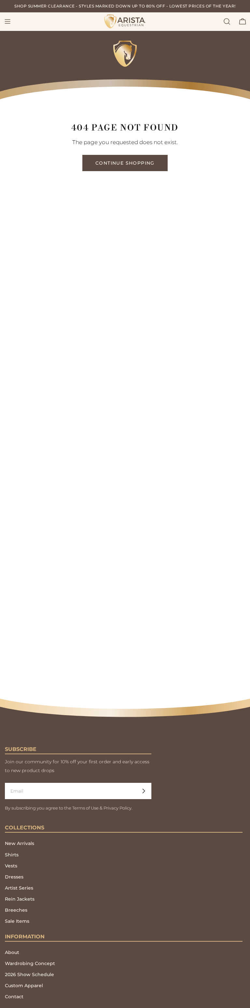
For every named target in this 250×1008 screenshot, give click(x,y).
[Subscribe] (143, 791)
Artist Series (19, 888)
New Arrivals (19, 843)
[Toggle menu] (7, 21)
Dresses (14, 877)
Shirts (12, 855)
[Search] (226, 21)
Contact (14, 997)
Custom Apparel (24, 985)
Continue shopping (125, 163)
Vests (11, 866)
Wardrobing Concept (30, 963)
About (12, 952)
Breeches (16, 910)
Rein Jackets (20, 899)
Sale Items (17, 921)
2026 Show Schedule (29, 974)
